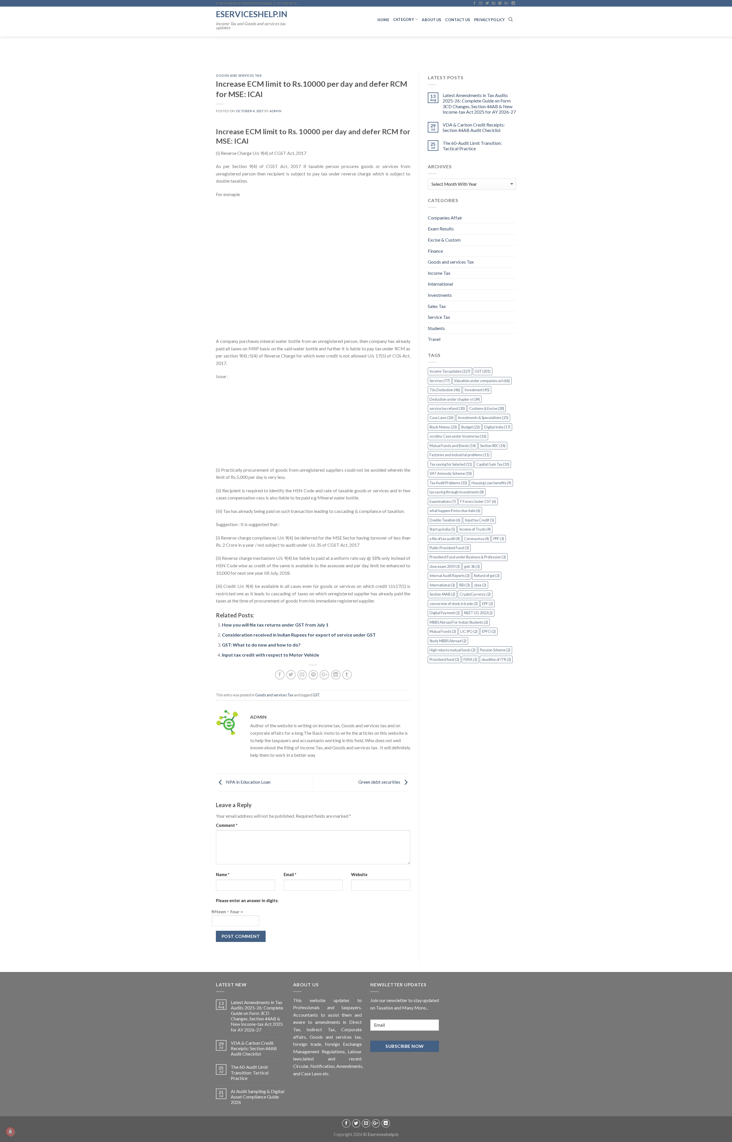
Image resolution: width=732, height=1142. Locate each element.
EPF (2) (487, 603)
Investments (440, 295)
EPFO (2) (489, 631)
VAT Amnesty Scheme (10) (450, 473)
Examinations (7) (442, 501)
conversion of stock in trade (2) (453, 603)
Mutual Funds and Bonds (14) (452, 445)
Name (222, 874)
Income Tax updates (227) (449, 371)
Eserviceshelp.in (251, 14)
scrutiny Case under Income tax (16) (457, 436)
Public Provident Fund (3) (449, 548)
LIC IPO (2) (469, 631)
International (440, 284)
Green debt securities (379, 782)
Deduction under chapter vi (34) (454, 399)
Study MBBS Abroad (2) (447, 641)
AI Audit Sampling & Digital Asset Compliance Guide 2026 (257, 1096)
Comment (226, 825)
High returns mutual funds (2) (452, 650)
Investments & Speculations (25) (483, 417)
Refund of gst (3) (487, 575)
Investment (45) (477, 390)
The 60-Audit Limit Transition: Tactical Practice (472, 145)
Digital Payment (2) (444, 612)
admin (275, 111)
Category (403, 19)
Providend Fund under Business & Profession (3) (467, 557)
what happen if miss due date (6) (454, 510)
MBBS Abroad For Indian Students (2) (458, 622)
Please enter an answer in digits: (247, 900)
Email (290, 874)
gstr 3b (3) (472, 566)
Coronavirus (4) (476, 538)
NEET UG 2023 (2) (478, 612)
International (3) (442, 585)
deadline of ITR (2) (496, 659)
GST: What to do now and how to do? (261, 644)
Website (359, 874)
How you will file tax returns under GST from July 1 (275, 624)
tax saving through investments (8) (456, 492)
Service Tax (439, 317)
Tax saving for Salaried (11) (450, 464)
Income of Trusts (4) (475, 529)
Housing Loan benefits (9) (491, 483)
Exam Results (441, 228)
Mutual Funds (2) (442, 631)
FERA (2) (470, 659)
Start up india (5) (442, 529)
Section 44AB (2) (442, 594)
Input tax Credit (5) (479, 520)
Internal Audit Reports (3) (449, 575)
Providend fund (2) (444, 659)
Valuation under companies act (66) (482, 380)
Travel (434, 339)
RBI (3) (464, 585)
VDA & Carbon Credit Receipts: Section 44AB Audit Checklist (474, 127)
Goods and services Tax (239, 75)
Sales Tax (437, 306)
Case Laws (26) (441, 417)
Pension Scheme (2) (495, 650)
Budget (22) (470, 427)
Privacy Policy (489, 19)
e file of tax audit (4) (444, 538)
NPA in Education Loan (247, 782)
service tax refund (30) (447, 408)
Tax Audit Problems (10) (448, 483)
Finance (435, 251)
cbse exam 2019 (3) (444, 566)
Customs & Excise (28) (486, 408)
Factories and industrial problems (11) (459, 455)
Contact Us (457, 19)
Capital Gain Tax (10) (492, 464)
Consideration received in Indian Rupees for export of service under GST (299, 634)
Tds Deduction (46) (444, 390)
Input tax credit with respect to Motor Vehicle (270, 654)
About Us (431, 19)
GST (316, 695)
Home (383, 19)
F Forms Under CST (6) (478, 501)
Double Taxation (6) (444, 520)
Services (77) (439, 380)
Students (436, 328)
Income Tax (439, 273)
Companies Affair (445, 217)
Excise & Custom (444, 239)
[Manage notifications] (10, 1131)
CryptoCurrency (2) (475, 594)
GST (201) (483, 371)
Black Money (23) (443, 427)
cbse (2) (480, 585)
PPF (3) (498, 538)
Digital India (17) (497, 427)
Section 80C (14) (493, 445)
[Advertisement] (313, 270)
